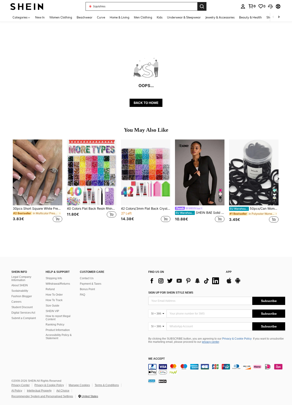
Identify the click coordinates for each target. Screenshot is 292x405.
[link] (252, 6)
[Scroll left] (273, 17)
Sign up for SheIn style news (170, 292)
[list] (184, 280)
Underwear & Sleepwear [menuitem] (184, 17)
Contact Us (87, 278)
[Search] (201, 6)
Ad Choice (62, 390)
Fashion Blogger (21, 296)
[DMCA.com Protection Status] (163, 380)
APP (229, 272)
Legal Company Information (21, 278)
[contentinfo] (216, 369)
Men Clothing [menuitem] (143, 17)
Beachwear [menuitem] (84, 17)
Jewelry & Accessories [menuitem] (220, 17)
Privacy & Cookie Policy (237, 338)
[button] (270, 6)
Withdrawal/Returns (58, 283)
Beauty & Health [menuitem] (250, 17)
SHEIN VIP (52, 311)
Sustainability (19, 290)
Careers (16, 301)
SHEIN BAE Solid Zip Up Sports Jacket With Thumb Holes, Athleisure (200, 212)
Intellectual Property (39, 390)
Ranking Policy (55, 324)
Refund (50, 289)
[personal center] (243, 6)
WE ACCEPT (156, 358)
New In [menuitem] (40, 17)
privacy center (210, 341)
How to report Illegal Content (58, 318)
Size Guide (52, 305)
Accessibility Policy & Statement (59, 336)
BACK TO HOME (146, 103)
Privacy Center (20, 385)
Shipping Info (54, 278)
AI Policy (16, 390)
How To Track (54, 300)
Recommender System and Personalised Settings (42, 396)
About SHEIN (19, 285)
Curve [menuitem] (101, 17)
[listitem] (37, 183)
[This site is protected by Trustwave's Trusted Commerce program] (151, 380)
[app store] (229, 282)
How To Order (54, 294)
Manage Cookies (79, 385)
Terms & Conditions (107, 385)
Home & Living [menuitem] (119, 17)
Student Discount (22, 307)
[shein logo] (26, 6)
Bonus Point (87, 289)
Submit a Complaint (23, 318)
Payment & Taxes (90, 283)
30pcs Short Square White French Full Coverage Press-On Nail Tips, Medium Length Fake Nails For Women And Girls (37, 208)
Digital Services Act (23, 312)
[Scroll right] (278, 17)
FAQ (82, 294)
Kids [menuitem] (159, 17)
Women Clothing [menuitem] (60, 17)
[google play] (238, 282)
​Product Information (58, 330)
